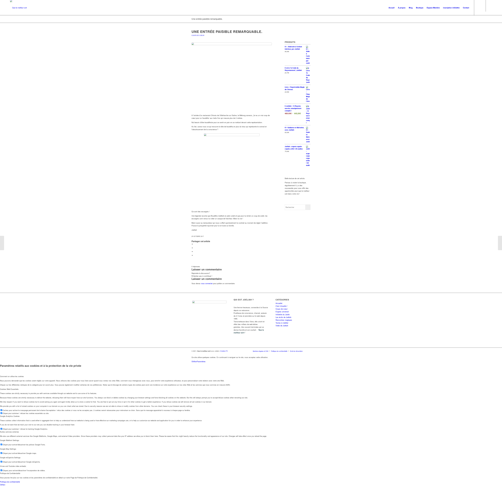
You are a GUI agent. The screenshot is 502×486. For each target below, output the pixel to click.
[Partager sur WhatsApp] (194, 251)
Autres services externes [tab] (9, 432)
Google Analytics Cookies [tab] (10, 416)
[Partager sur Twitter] (194, 248)
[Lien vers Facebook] (490, 8)
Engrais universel (282, 311)
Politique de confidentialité (10, 482)
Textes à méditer (282, 323)
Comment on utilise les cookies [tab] (12, 376)
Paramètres (201, 361)
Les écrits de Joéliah (283, 317)
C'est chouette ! (281, 306)
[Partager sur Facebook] (194, 244)
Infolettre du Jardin (283, 314)
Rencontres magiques (284, 320)
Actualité (279, 303)
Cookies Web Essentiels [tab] (9, 389)
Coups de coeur (198, 35)
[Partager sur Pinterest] (194, 255)
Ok (193, 361)
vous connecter (207, 283)
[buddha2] (232, 77)
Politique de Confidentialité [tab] (10, 473)
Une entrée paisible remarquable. (207, 18)
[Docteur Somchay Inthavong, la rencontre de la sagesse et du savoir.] (2, 243)
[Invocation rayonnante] (500, 243)
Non (195, 361)
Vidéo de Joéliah (282, 325)
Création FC (224, 351)
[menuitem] (391, 7)
